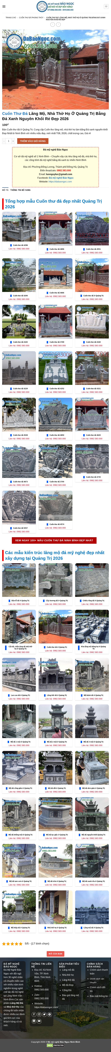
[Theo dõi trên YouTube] (39, 1021)
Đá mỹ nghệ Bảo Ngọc (61, 178)
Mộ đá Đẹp (67, 985)
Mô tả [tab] (5, 190)
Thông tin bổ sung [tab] (20, 190)
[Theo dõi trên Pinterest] (49, 1014)
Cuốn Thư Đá (15, 113)
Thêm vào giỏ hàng (33, 141)
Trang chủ (11, 18)
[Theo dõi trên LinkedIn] (34, 1021)
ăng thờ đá (69, 980)
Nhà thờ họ (68, 975)
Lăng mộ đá (68, 970)
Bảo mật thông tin (99, 996)
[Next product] (52, 24)
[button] (4, 6)
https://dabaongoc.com (60, 181)
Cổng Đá (66, 990)
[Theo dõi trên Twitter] (44, 1014)
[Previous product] (58, 24)
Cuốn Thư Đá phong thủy (31, 18)
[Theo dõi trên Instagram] (39, 1014)
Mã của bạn (55, 954)
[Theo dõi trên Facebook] (34, 1014)
